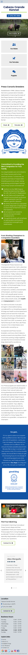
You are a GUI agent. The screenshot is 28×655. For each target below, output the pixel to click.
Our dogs (9, 99)
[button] (2, 28)
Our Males (14, 49)
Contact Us (7, 543)
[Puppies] (14, 70)
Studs (5, 125)
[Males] (14, 43)
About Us (5, 641)
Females (17, 125)
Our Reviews (6, 645)
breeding (15, 108)
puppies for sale (11, 111)
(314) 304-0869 (15, 15)
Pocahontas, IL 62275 (9, 604)
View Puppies (13, 33)
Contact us (13, 534)
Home (4, 639)
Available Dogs (6, 643)
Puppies (14, 76)
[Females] (14, 57)
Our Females (14, 62)
